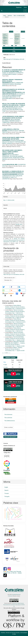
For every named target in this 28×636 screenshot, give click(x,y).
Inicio (4, 15)
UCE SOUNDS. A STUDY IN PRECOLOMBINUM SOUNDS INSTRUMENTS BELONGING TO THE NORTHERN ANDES (13, 96)
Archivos (10, 15)
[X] (14, 572)
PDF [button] (14, 48)
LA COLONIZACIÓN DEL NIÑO (9, 164)
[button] (6, 287)
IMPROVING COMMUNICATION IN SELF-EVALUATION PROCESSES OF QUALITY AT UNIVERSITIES (13, 176)
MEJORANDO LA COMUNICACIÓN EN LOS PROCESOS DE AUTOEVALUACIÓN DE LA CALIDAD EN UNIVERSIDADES (13, 172)
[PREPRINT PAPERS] (10, 357)
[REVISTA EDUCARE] (12, 558)
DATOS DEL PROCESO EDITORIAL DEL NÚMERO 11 (14, 342)
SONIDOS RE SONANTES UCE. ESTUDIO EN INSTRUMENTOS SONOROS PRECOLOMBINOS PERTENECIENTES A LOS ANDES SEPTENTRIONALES (13, 92)
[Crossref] (6, 468)
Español (6, 490)
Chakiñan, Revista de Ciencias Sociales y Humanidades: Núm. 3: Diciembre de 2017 (15, 307)
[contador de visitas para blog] (14, 612)
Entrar (25, 7)
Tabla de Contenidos (18, 310)
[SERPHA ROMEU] (6, 473)
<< (2, 353)
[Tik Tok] (5, 575)
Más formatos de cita (9, 277)
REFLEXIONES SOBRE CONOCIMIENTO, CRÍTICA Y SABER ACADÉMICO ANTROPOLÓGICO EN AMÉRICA (12, 152)
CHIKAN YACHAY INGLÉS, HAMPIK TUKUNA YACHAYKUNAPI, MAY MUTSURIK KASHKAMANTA (13, 139)
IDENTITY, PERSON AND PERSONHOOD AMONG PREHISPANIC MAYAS (12, 84)
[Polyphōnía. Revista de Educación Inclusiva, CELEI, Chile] (10, 551)
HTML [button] (14, 51)
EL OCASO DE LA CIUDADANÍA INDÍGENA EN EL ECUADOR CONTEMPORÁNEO (13, 70)
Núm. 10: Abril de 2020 (19, 15)
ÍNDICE (15, 347)
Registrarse (19, 7)
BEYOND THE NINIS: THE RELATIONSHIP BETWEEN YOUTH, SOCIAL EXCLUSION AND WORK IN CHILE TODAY (13, 109)
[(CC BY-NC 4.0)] (7, 449)
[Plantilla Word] (10, 433)
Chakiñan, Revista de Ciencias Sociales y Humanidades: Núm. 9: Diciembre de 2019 (15, 321)
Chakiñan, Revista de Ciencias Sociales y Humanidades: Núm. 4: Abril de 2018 (15, 325)
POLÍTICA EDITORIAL (18, 337)
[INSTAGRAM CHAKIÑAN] (9, 568)
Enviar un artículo (8, 427)
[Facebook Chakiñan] (5, 568)
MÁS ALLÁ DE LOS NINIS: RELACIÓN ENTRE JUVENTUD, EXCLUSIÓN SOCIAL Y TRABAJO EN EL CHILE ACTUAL (13, 105)
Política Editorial (17, 305)
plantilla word (19, 224)
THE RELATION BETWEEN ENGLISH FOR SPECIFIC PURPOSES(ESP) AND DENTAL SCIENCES (14, 142)
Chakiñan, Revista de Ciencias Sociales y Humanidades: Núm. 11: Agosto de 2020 (15, 339)
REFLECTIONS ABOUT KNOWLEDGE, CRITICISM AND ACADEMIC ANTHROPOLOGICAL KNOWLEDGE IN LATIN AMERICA (13, 157)
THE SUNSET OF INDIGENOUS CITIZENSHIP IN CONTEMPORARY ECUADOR (12, 73)
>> (9, 353)
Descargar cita (8, 280)
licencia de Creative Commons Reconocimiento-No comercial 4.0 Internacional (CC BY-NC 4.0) (14, 240)
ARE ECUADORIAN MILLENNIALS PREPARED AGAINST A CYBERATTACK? (11, 121)
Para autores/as (8, 417)
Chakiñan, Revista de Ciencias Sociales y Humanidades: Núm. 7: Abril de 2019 (15, 312)
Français (7, 493)
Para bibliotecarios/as (10, 420)
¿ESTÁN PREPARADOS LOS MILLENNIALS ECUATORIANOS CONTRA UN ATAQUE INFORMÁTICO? (13, 118)
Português (7, 496)
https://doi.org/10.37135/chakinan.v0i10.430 (13, 59)
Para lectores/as (8, 414)
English (6, 487)
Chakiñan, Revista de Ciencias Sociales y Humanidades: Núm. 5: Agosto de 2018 (15, 316)
